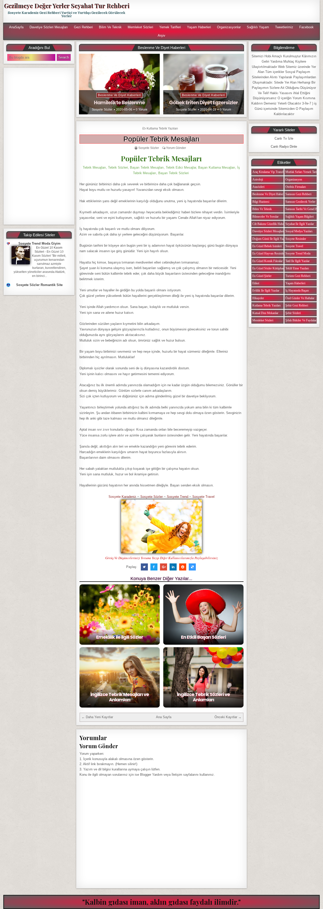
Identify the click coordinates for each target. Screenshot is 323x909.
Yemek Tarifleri (170, 27)
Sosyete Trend (177, 497)
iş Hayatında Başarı (297, 290)
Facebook (306, 27)
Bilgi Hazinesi (260, 201)
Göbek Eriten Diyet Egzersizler (203, 102)
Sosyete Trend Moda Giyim (39, 243)
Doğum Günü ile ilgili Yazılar (270, 239)
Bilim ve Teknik (110, 27)
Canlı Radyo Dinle (284, 146)
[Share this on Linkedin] (173, 566)
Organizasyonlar (229, 27)
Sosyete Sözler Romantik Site (39, 285)
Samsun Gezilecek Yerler (300, 201)
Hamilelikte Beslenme (119, 102)
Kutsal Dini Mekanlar (265, 313)
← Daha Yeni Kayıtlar (97, 717)
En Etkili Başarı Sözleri (203, 637)
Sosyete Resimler (295, 239)
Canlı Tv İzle (284, 138)
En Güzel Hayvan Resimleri (269, 253)
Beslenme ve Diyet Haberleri (119, 95)
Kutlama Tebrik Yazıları (162, 128)
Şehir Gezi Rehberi (296, 305)
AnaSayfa (16, 27)
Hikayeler (258, 298)
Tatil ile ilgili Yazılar (297, 261)
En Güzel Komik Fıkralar (267, 261)
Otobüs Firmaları (295, 187)
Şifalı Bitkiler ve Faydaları (301, 320)
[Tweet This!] (144, 566)
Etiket (255, 283)
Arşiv (161, 35)
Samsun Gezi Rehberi (298, 194)
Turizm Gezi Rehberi (297, 276)
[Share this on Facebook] (153, 566)
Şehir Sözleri (293, 313)
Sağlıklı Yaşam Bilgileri (299, 216)
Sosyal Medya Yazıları (298, 231)
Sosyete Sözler (102, 109)
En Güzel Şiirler (262, 276)
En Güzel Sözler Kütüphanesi (270, 268)
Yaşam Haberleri (199, 27)
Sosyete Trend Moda (297, 253)
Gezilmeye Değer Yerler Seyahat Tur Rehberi (66, 6)
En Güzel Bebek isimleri (267, 246)
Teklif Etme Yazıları (297, 268)
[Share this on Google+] (163, 566)
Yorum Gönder (176, 148)
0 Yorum (141, 109)
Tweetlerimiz (284, 27)
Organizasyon (293, 179)
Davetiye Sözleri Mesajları (49, 27)
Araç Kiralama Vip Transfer (269, 172)
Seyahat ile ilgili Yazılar (299, 224)
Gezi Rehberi (83, 27)
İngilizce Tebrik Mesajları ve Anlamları (119, 697)
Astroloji (257, 179)
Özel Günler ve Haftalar (299, 298)
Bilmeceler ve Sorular (265, 216)
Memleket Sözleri (140, 27)
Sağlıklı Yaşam (258, 27)
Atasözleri (258, 187)
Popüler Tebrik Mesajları (161, 139)
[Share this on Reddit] (182, 566)
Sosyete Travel (203, 497)
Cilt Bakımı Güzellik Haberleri (270, 224)
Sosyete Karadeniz (122, 497)
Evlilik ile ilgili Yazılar (265, 290)
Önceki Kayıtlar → (227, 717)
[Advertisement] (226, 11)
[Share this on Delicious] (192, 566)
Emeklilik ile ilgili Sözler (119, 637)
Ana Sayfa (163, 717)
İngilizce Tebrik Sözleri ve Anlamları (203, 697)
